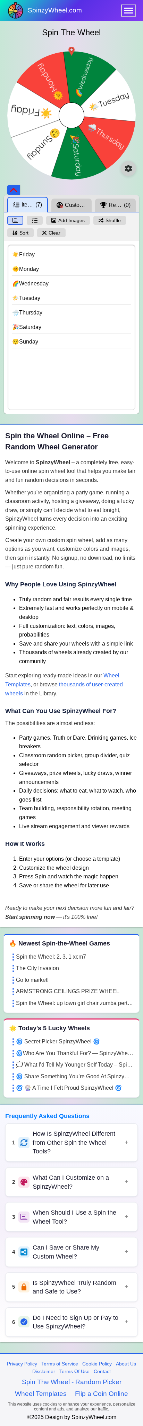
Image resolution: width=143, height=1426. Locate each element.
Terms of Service (59, 1363)
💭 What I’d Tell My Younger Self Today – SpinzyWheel (75, 1065)
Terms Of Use (74, 1371)
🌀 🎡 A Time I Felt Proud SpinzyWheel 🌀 (69, 1088)
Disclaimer (43, 1371)
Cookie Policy (97, 1363)
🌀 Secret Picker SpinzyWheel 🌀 (58, 1041)
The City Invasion (37, 968)
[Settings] (128, 168)
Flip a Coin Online (101, 1393)
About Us (126, 1363)
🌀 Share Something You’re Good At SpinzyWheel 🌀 (75, 1076)
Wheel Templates (41, 1393)
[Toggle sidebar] (13, 190)
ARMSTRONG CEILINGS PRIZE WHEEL (67, 991)
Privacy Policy (22, 1363)
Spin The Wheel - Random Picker (71, 1382)
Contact (102, 1371)
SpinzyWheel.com (55, 10)
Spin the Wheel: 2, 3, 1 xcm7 (51, 957)
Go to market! (32, 980)
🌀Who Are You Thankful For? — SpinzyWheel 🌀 (75, 1053)
